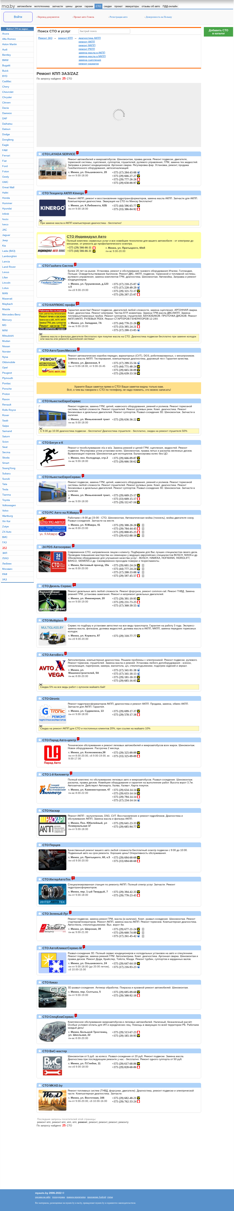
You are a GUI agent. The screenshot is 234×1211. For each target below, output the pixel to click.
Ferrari (6, 155)
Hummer (7, 203)
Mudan (6, 341)
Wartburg (7, 515)
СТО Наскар (51, 810)
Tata (4, 484)
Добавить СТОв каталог (218, 32)
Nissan (6, 346)
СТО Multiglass (52, 620)
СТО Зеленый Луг (55, 913)
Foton (5, 171)
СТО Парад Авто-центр (59, 740)
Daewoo (7, 113)
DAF (4, 118)
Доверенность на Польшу (158, 17)
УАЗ (4, 579)
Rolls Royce (9, 409)
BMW (5, 60)
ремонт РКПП (87, 49)
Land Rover (9, 266)
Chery (5, 86)
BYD (4, 76)
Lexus (5, 272)
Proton (6, 394)
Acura (5, 33)
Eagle (5, 144)
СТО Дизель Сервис (57, 586)
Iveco (5, 224)
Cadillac (6, 81)
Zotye (5, 526)
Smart (5, 462)
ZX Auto (6, 531)
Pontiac (6, 383)
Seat (4, 447)
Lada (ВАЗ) (8, 250)
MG (4, 325)
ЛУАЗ (5, 558)
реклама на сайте (42, 1197)
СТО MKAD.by (52, 1085)
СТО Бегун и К (52, 442)
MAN (5, 293)
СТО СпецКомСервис (58, 1016)
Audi (4, 49)
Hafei (5, 192)
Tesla (5, 489)
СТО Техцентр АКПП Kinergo (63, 193)
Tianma (6, 494)
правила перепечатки (76, 1197)
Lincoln (6, 282)
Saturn (6, 436)
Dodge (6, 134)
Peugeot (7, 372)
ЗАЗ (4, 547)
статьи (110, 1197)
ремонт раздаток (89, 63)
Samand (7, 431)
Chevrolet (7, 91)
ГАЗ (4, 542)
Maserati (7, 298)
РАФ (4, 574)
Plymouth (7, 378)
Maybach (7, 303)
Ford (5, 166)
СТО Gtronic (51, 698)
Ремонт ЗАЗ (45, 38)
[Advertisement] (218, 1055)
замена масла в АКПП (92, 52)
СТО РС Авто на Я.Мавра (60, 512)
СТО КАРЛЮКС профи (58, 304)
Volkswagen (9, 505)
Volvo (5, 510)
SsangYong (8, 468)
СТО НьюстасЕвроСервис (61, 401)
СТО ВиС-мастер (54, 1051)
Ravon (6, 399)
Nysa (5, 356)
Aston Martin (9, 44)
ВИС (4, 537)
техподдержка (58, 1197)
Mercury (7, 319)
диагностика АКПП (90, 38)
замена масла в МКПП (92, 56)
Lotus (5, 288)
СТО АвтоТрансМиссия (59, 350)
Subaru (6, 473)
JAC (4, 229)
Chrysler (7, 97)
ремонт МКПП (87, 45)
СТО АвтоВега (52, 654)
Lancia (6, 261)
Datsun (6, 129)
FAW (4, 150)
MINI (5, 330)
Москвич (7, 568)
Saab (5, 420)
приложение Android (96, 1197)
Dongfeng (8, 139)
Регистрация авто (118, 17)
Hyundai (7, 208)
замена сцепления (90, 59)
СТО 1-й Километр (55, 774)
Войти (18, 16)
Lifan (5, 277)
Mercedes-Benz (11, 314)
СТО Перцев (51, 845)
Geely (5, 176)
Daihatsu (7, 123)
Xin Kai (6, 521)
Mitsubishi (8, 335)
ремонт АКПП (87, 41)
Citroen (6, 102)
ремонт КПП (65, 38)
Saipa (5, 425)
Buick (5, 70)
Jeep (5, 240)
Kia (4, 245)
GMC (5, 182)
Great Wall (8, 187)
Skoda (6, 457)
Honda (6, 197)
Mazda (6, 309)
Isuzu (5, 219)
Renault (6, 404)
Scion (5, 441)
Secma (6, 452)
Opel (5, 367)
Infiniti (5, 213)
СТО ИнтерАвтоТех (56, 879)
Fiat (4, 160)
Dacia (5, 107)
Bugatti (6, 65)
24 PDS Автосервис (56, 547)
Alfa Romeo (9, 38)
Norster (6, 351)
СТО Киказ (50, 982)
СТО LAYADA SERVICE (58, 154)
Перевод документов (48, 17)
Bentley (6, 54)
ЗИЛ (4, 553)
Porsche (7, 388)
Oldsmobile (8, 362)
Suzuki (6, 478)
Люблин (7, 563)
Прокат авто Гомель (83, 17)
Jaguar (6, 235)
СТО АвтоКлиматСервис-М (62, 948)
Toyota (6, 500)
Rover (5, 415)
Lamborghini (9, 256)
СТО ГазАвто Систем (57, 265)
